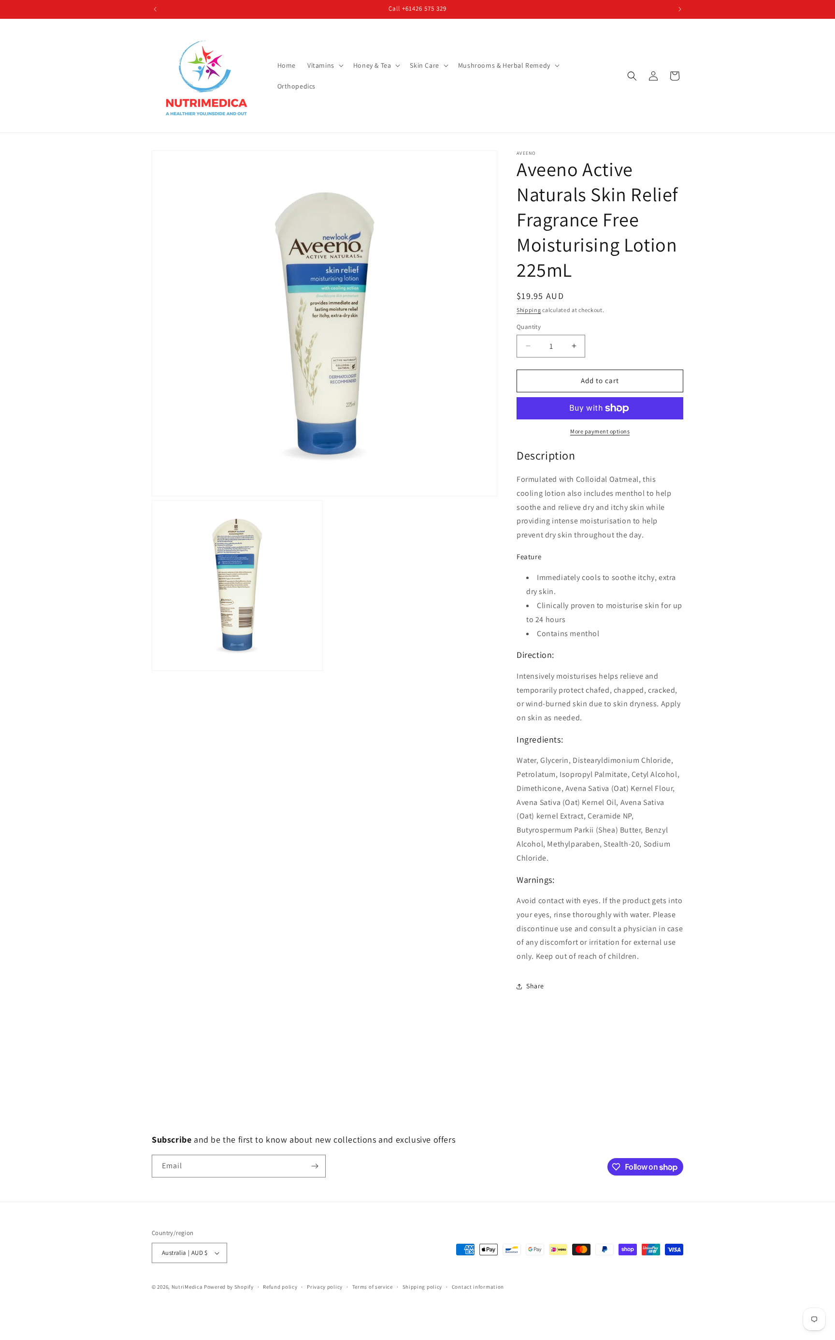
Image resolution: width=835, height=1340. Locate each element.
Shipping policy (423, 1286)
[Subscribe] (314, 1166)
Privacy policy (325, 1286)
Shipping (529, 309)
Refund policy (280, 1286)
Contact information (478, 1286)
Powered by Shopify (229, 1286)
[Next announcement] (680, 9)
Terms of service (372, 1286)
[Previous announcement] (155, 9)
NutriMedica (188, 1286)
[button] (324, 65)
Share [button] (535, 986)
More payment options (600, 431)
